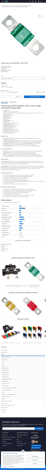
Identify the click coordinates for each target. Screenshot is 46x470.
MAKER (3, 398)
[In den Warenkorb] (2, 13)
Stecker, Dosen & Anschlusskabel (8, 394)
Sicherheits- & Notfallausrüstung (7, 405)
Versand (10, 87)
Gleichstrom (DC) (22, 208)
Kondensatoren (5, 370)
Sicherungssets (5, 385)
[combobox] (23, 78)
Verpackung (3, 409)
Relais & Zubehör (5, 374)
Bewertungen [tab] (13, 102)
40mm (21, 221)
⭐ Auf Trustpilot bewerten (36, 445)
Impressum (5, 466)
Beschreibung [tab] (4, 102)
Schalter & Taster (5, 376)
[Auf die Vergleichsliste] (39, 16)
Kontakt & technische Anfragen (8, 437)
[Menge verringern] (2, 97)
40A (20, 210)
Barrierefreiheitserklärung (22, 435)
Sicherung (21, 223)
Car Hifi (3, 361)
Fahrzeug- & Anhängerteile (6, 401)
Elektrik (2, 354)
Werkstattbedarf (4, 407)
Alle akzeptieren (35, 456)
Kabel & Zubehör (5, 368)
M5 (20, 212)
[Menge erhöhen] (20, 97)
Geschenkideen (4, 352)
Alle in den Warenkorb (34, 285)
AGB (17, 439)
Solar (3, 392)
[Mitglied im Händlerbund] (35, 437)
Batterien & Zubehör (6, 357)
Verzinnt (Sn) (22, 217)
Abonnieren (39, 428)
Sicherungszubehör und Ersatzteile (9, 387)
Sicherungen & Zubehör (7, 379)
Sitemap (4, 441)
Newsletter (4, 445)
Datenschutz (11, 466)
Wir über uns (5, 435)
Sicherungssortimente (6, 390)
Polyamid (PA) (22, 219)
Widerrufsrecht (20, 445)
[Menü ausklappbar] (3, 0)
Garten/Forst (3, 412)
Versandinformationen (6, 443)
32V (20, 206)
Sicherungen (7, 70)
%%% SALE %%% (4, 350)
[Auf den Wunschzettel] (42, 16)
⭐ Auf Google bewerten (36, 447)
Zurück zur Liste (4, 5)
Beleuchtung (4, 359)
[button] (30, 1)
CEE (2, 363)
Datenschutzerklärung (23, 424)
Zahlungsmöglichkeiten (7, 439)
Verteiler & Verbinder (6, 396)
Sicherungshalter (5, 383)
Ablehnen (35, 463)
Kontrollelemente (5, 372)
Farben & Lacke (4, 403)
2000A (21, 225)
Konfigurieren (35, 459)
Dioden (3, 365)
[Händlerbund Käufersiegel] (34, 442)
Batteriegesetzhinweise (21, 443)
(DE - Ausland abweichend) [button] (13, 92)
